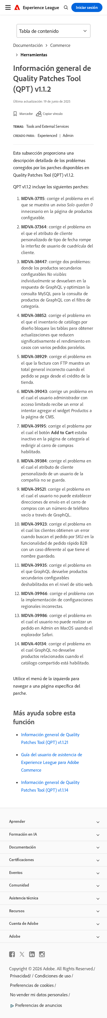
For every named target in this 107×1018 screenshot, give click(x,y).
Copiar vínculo (52, 113)
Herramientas (34, 54)
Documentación (28, 45)
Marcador (26, 113)
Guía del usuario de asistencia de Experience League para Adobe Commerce (51, 762)
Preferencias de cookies (32, 985)
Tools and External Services (47, 126)
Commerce (60, 45)
